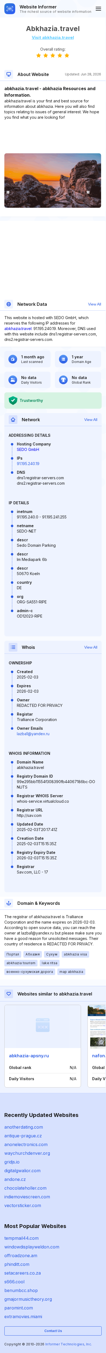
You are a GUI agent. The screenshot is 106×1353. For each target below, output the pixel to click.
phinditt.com (16, 1264)
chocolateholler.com (25, 1188)
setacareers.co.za (22, 1273)
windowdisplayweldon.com (31, 1247)
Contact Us (53, 1331)
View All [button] (94, 304)
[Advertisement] (52, 136)
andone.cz (15, 1179)
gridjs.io (12, 1162)
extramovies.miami (23, 1316)
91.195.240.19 (28, 463)
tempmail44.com (21, 1238)
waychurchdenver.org (27, 1153)
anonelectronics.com (26, 1144)
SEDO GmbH (28, 449)
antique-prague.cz (23, 1135)
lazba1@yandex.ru (33, 733)
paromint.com (18, 1308)
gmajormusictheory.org (28, 1299)
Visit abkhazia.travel (53, 37)
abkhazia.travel (18, 328)
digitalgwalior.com (22, 1170)
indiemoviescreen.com (27, 1196)
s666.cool (14, 1281)
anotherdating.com (23, 1127)
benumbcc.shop (21, 1290)
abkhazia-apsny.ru (29, 1055)
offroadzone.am (20, 1255)
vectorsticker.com (22, 1205)
